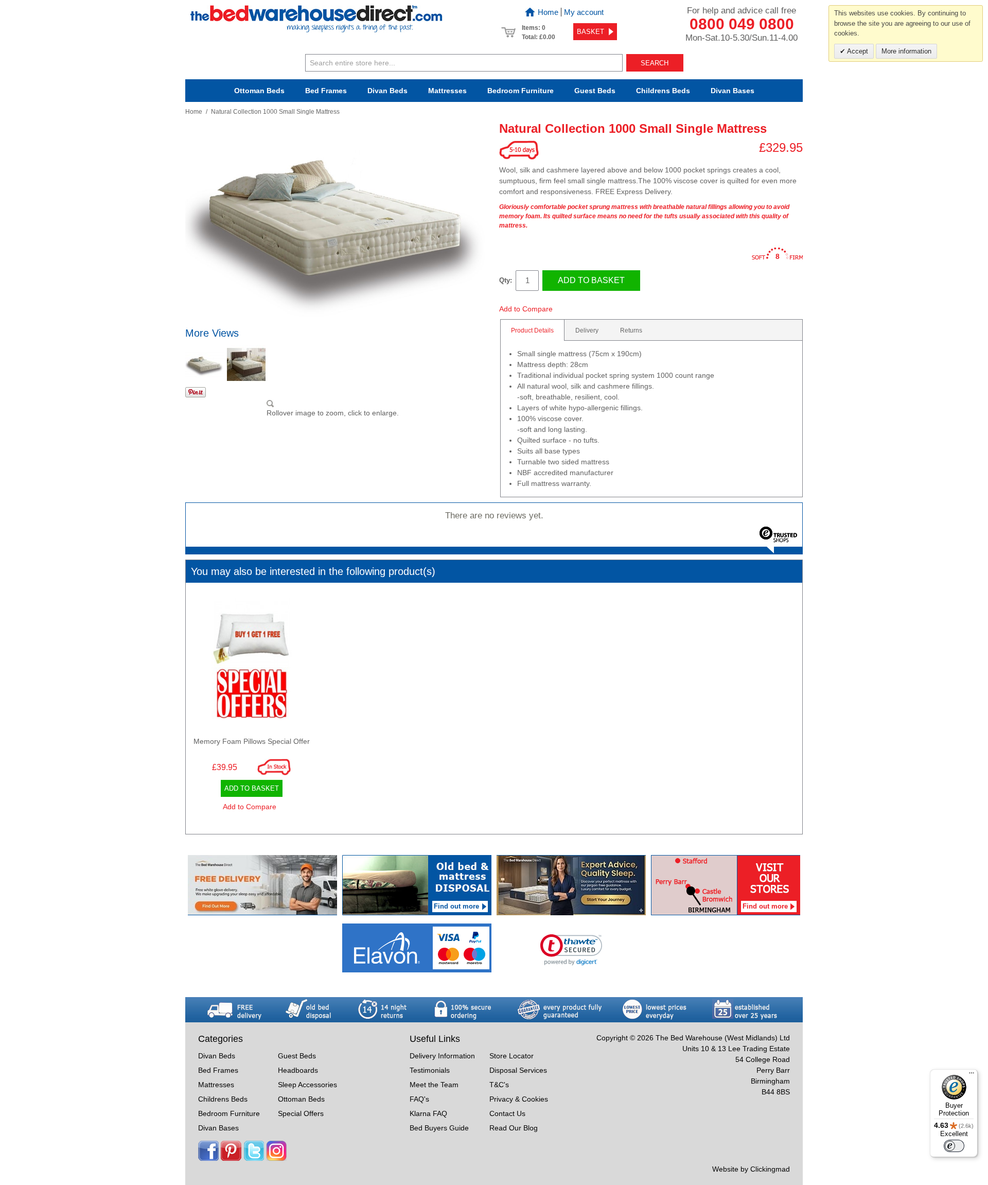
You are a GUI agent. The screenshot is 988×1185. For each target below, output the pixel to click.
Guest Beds (594, 90)
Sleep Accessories (307, 1085)
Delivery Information (442, 1056)
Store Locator (511, 1056)
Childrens (663, 90)
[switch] (954, 1146)
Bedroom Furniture (229, 1113)
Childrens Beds (223, 1099)
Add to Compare (526, 309)
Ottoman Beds (259, 90)
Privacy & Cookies (518, 1099)
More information (906, 51)
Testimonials (430, 1070)
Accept (856, 51)
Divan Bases (732, 90)
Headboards (298, 1070)
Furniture (520, 90)
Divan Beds (387, 90)
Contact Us (507, 1113)
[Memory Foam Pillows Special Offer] (251, 661)
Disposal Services (518, 1070)
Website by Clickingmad (751, 1169)
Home (548, 12)
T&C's (499, 1085)
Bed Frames (326, 90)
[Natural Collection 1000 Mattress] (204, 364)
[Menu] (971, 1075)
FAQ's (419, 1099)
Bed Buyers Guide (439, 1128)
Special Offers (301, 1113)
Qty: (505, 280)
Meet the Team (434, 1085)
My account (584, 12)
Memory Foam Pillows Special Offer (251, 741)
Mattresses (447, 90)
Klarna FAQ (428, 1113)
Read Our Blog (513, 1128)
